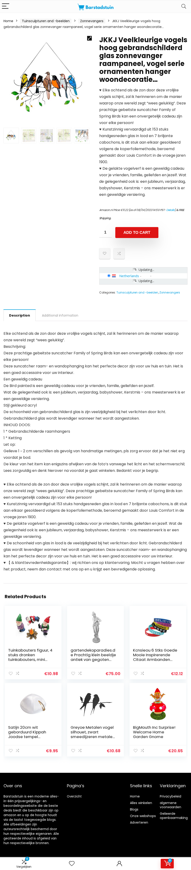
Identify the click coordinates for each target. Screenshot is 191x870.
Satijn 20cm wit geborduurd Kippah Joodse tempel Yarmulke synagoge (27, 734)
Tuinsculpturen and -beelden (46, 21)
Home (8, 21)
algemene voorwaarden (170, 805)
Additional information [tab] (60, 315)
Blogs (134, 809)
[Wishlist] (72, 864)
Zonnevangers (91, 21)
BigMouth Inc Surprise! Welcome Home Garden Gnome (154, 732)
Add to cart (136, 232)
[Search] (183, 6)
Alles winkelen (141, 803)
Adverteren (139, 822)
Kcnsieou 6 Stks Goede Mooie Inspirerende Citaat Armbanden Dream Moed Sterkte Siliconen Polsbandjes (155, 659)
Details (170, 210)
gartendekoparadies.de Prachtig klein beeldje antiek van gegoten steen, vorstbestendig (93, 657)
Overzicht (74, 796)
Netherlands (129, 275)
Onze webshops (143, 816)
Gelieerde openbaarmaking (174, 815)
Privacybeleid (170, 796)
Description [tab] (19, 315)
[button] (89, 38)
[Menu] (5, 6)
